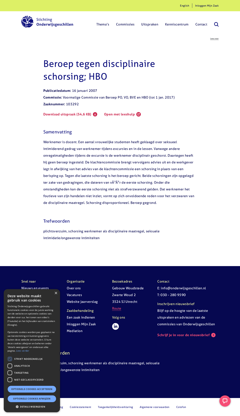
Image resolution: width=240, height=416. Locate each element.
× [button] (55, 293)
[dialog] (32, 350)
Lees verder (22, 350)
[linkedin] (115, 326)
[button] (32, 407)
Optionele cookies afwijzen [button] (31, 398)
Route (116, 308)
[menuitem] (103, 21)
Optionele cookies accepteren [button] (31, 389)
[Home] (47, 21)
